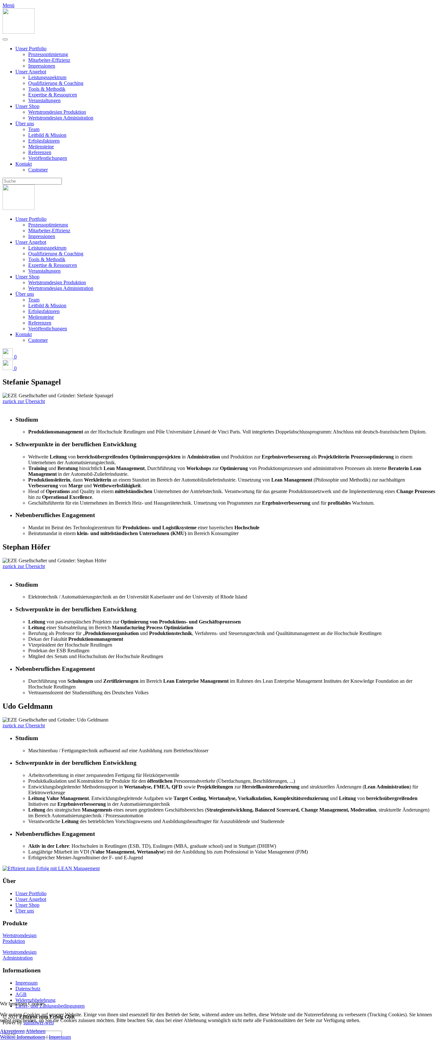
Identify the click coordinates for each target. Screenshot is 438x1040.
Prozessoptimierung (48, 54)
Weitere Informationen (22, 1037)
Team (33, 129)
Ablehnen (36, 1031)
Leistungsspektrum (47, 77)
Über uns (24, 123)
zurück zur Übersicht (24, 401)
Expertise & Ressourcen (52, 94)
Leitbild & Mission (47, 135)
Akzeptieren (12, 1031)
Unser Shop (27, 106)
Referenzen (39, 152)
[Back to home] (19, 32)
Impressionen (41, 66)
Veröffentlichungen (47, 158)
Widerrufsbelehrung (35, 1000)
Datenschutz (27, 988)
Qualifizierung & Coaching (55, 83)
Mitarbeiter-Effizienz (49, 60)
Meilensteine (41, 146)
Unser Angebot (30, 71)
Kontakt (23, 164)
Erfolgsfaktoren (44, 141)
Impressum (26, 983)
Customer (38, 169)
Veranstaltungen (44, 100)
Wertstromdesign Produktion (57, 112)
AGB (21, 994)
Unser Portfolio (30, 48)
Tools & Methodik (46, 89)
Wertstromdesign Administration (60, 117)
